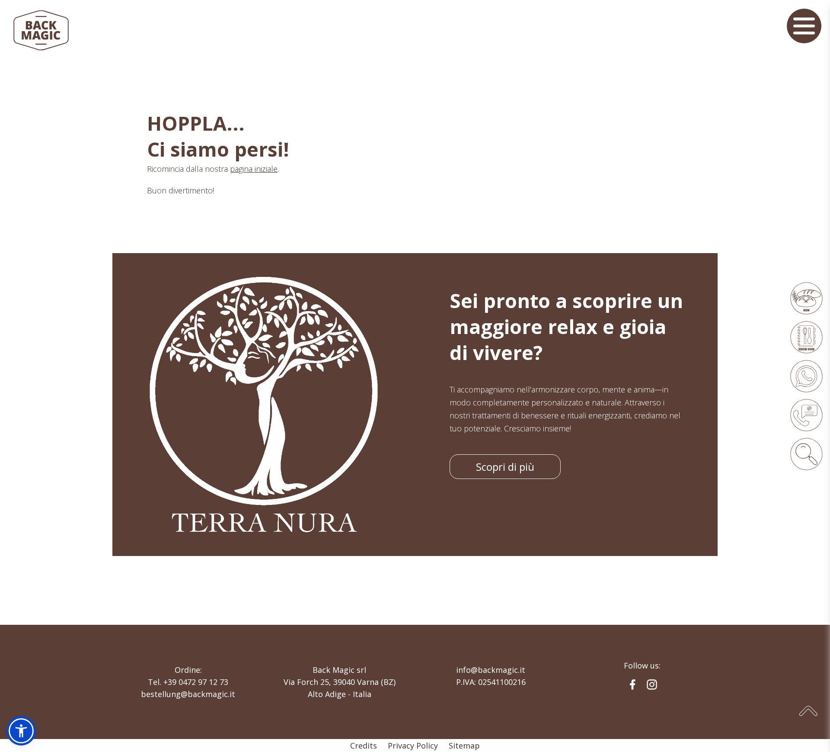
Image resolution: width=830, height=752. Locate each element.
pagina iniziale (254, 169)
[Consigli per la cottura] (806, 337)
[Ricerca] (806, 454)
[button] (21, 730)
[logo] (41, 30)
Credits (363, 745)
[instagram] (651, 684)
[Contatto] (806, 415)
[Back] (806, 376)
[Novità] (806, 298)
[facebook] (632, 684)
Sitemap (464, 745)
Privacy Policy (413, 745)
